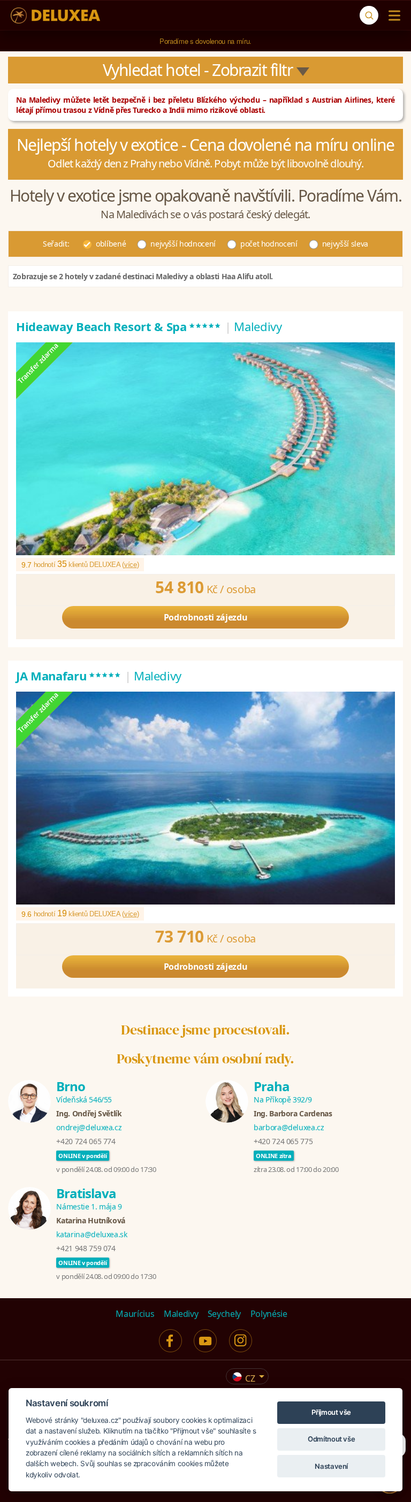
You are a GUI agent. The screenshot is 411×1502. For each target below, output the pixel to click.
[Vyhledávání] (369, 15)
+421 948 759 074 (85, 1248)
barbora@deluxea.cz (289, 1127)
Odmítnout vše (331, 1439)
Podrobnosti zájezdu (205, 617)
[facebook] (170, 1340)
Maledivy (181, 1314)
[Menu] (392, 15)
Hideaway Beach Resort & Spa (119, 326)
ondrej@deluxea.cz (88, 1127)
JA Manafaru (68, 676)
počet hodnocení (269, 244)
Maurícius (135, 1314)
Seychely (224, 1314)
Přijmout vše (331, 1412)
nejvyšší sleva (345, 244)
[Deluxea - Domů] (55, 15)
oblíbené (111, 244)
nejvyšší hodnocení (183, 244)
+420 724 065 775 (283, 1141)
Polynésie (268, 1314)
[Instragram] (240, 1340)
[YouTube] (205, 1340)
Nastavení (331, 1466)
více (130, 565)
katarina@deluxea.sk (91, 1234)
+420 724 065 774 (85, 1141)
